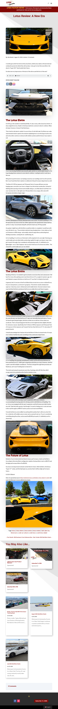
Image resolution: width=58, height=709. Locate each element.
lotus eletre (19, 530)
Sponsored (10, 565)
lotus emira (28, 530)
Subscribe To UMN (37, 563)
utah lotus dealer (42, 533)
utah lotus (32, 533)
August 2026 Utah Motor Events (39, 614)
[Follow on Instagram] (18, 700)
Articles (25, 57)
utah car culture (23, 533)
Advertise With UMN (12, 587)
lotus (13, 530)
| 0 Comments (30, 57)
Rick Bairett (10, 57)
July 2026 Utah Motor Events (13, 663)
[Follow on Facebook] (15, 700)
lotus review (36, 530)
